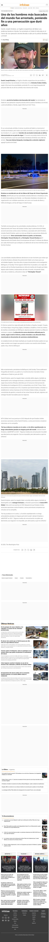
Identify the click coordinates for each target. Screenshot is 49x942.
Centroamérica (15, 925)
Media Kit (34, 923)
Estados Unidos (15, 919)
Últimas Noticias (15, 927)
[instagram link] (9, 918)
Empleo (24, 915)
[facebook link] (3, 918)
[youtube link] (3, 920)
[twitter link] (6, 918)
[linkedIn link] (9, 920)
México (15, 921)
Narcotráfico (29, 578)
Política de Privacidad (43, 917)
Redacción (24, 913)
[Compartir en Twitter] (37, 75)
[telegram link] (6, 920)
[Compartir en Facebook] (34, 75)
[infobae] (24, 5)
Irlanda (21, 578)
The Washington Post (7, 11)
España (15, 917)
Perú (15, 923)
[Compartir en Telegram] (43, 75)
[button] (2, 5)
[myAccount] (47, 5)
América (15, 913)
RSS (15, 929)
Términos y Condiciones (43, 914)
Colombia (15, 915)
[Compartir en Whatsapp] (31, 75)
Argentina (34, 913)
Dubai (16, 578)
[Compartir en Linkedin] (40, 75)
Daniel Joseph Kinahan (7, 578)
